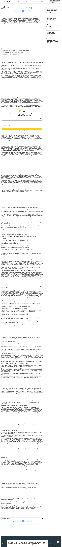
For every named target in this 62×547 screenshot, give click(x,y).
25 (25, 521)
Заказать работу (34, 1)
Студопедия (7, 1)
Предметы (16, 1)
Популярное (20, 1)
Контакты (27, 1)
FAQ (30, 1)
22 (17, 521)
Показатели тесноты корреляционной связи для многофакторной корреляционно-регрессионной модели (52, 34)
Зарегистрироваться (56, 0)
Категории (12, 1)
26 (27, 521)
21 (15, 521)
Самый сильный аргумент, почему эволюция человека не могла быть (52, 41)
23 (20, 521)
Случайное (24, 1)
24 (22, 521)
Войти (51, 0)
